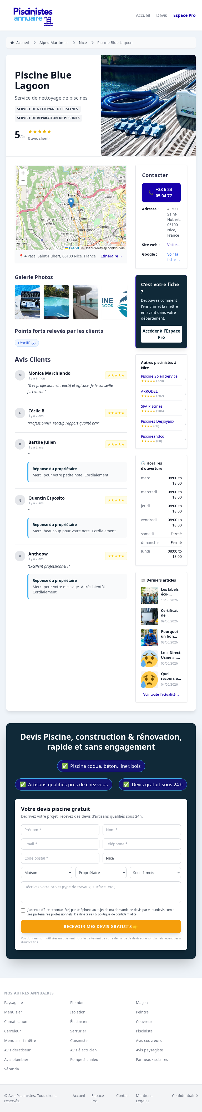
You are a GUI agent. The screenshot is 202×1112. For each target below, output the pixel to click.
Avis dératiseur (17, 1049)
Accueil (143, 15)
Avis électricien (83, 1049)
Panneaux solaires (152, 1059)
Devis (161, 15)
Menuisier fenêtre (20, 1040)
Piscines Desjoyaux (157, 421)
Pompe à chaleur (85, 1059)
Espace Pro (184, 15)
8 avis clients (39, 138)
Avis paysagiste (149, 1049)
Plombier (78, 1002)
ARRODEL (149, 391)
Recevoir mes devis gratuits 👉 (101, 926)
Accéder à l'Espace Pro (161, 334)
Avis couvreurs (149, 1040)
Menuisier (13, 1012)
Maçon (142, 1002)
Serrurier (78, 1030)
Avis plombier (16, 1059)
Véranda (11, 1068)
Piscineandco (152, 436)
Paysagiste (13, 1002)
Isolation (77, 1012)
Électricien (79, 1021)
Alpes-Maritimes (53, 42)
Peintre (142, 1012)
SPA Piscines (152, 406)
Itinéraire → (112, 256)
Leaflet (73, 248)
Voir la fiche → (173, 257)
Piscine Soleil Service (159, 376)
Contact (123, 1095)
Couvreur (144, 1021)
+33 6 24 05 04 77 (160, 193)
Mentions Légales (144, 1098)
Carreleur (12, 1030)
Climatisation (15, 1021)
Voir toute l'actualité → (161, 694)
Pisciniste (144, 1030)
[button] (71, 202)
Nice (83, 42)
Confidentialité (185, 1095)
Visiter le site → (174, 244)
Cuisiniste (79, 1040)
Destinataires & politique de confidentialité (105, 914)
